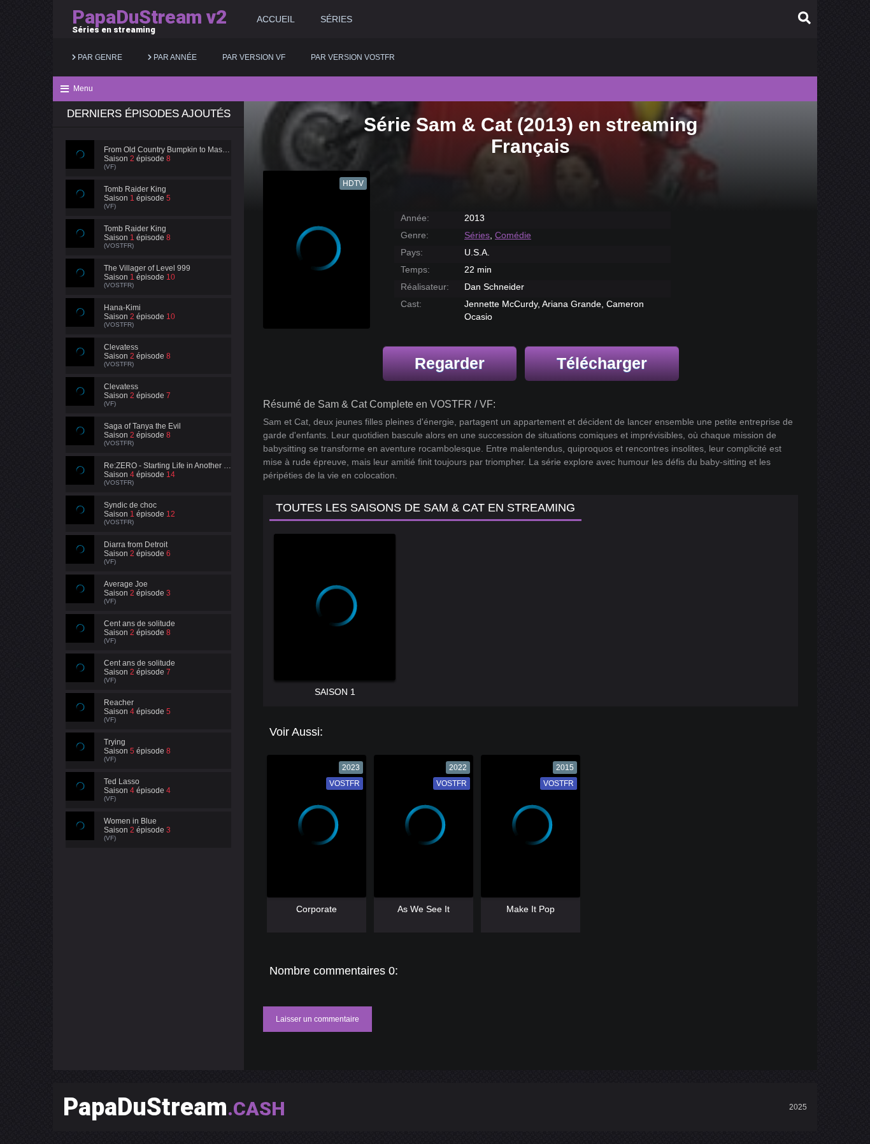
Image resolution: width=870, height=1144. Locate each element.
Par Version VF (253, 57)
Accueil (276, 19)
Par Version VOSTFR (353, 57)
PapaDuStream (174, 1107)
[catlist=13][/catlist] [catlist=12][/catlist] (313, 830)
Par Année (174, 57)
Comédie (513, 235)
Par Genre (99, 57)
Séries (336, 19)
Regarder (450, 363)
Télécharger (602, 363)
